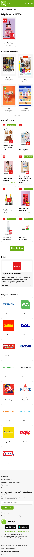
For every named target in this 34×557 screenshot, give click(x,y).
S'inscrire (7, 508)
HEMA (14, 9)
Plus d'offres (17, 248)
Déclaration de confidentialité (10, 551)
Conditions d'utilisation (8, 548)
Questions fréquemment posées (10, 482)
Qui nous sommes (6, 479)
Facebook (4, 516)
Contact (3, 488)
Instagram (20, 516)
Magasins (8, 9)
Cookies (3, 554)
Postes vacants (5, 485)
